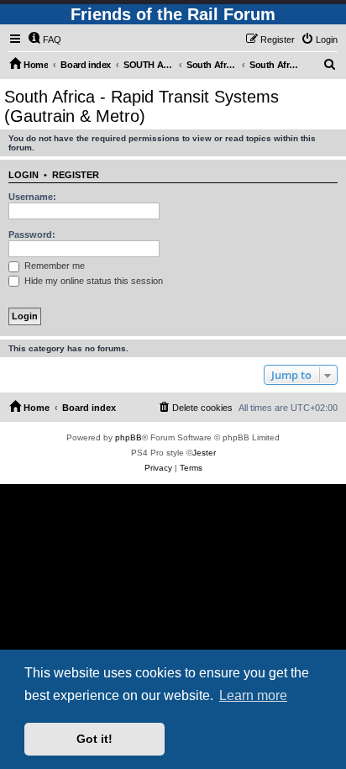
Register (75, 175)
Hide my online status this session (92, 281)
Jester (204, 452)
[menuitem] (44, 39)
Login (23, 175)
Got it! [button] (94, 738)
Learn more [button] (253, 695)
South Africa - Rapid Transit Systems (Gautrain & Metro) (141, 106)
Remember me (53, 266)
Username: (32, 197)
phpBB (128, 437)
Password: (31, 234)
